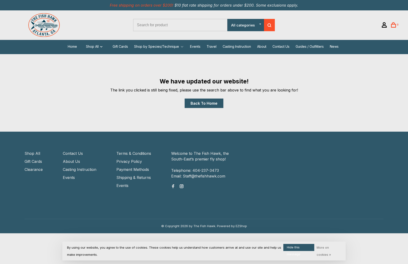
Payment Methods (132, 169)
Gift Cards (120, 46)
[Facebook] (173, 186)
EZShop (241, 226)
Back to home (204, 103)
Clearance (34, 169)
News (334, 46)
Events (195, 46)
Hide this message (293, 248)
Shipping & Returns (133, 177)
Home (72, 46)
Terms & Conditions (133, 153)
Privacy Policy (129, 161)
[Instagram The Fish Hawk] (181, 186)
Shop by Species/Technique (156, 46)
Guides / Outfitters (310, 46)
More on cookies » (324, 251)
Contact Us (280, 46)
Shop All (93, 46)
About (261, 46)
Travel (212, 46)
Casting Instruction (237, 46)
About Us (71, 161)
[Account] (385, 26)
